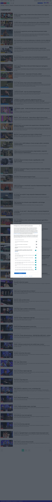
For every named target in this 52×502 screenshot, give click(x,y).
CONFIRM (20, 273)
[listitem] (26, 239)
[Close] (40, 226)
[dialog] (26, 251)
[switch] (36, 241)
